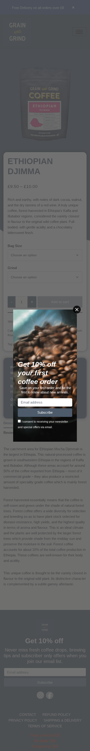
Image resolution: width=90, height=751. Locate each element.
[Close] (77, 309)
